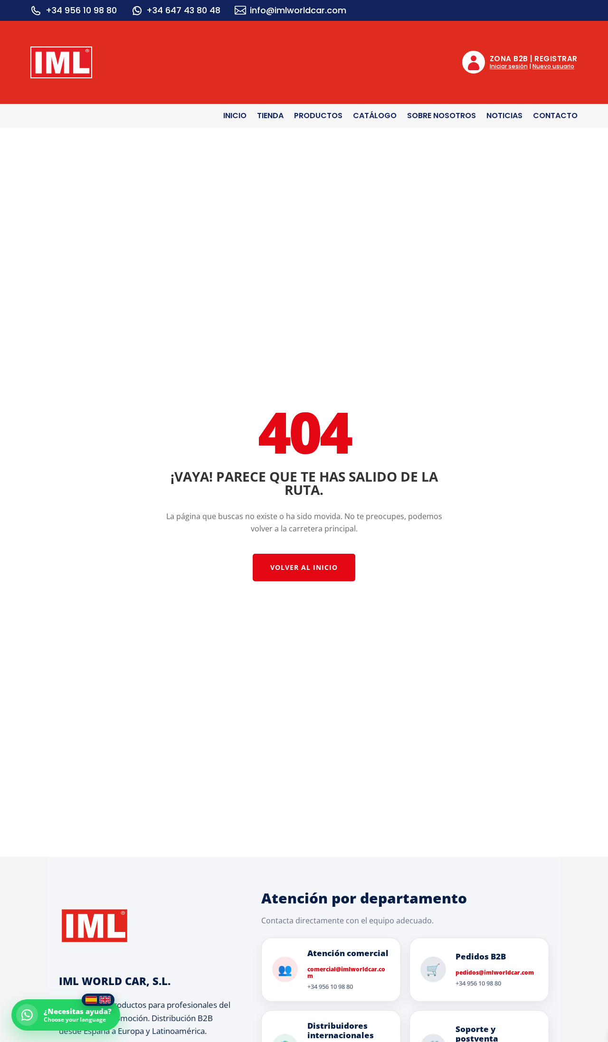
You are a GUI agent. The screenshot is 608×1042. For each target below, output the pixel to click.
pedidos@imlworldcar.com (495, 972)
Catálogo (375, 116)
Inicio (235, 116)
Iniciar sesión (509, 66)
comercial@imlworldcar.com (346, 973)
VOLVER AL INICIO (304, 567)
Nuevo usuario (553, 66)
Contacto (555, 116)
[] (136, 10)
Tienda (270, 116)
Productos (318, 116)
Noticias (504, 116)
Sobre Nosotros (441, 116)
